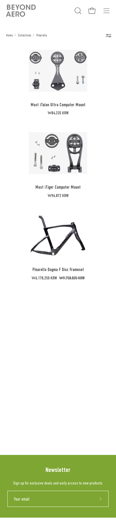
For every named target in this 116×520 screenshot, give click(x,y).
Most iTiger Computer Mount (58, 187)
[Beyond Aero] (21, 10)
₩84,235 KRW (58, 113)
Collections (24, 35)
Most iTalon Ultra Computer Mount (58, 104)
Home (9, 35)
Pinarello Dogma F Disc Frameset (58, 269)
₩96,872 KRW (58, 195)
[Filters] (108, 35)
